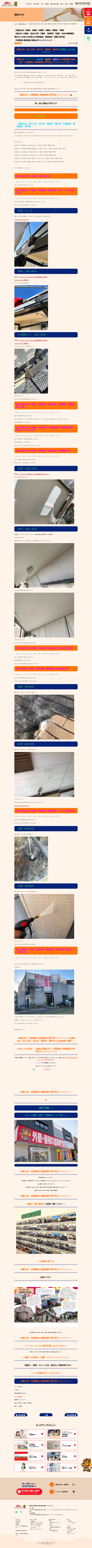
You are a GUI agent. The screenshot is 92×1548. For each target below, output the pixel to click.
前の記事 (70, 1415)
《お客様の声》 (45, 1261)
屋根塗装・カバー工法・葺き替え (37, 1522)
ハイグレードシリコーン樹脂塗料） (21, 279)
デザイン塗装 (33, 1527)
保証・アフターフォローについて (37, 1529)
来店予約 (68, 1527)
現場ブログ (70, 1521)
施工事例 (47, 3)
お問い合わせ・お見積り (71, 1528)
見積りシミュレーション (54, 1525)
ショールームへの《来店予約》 (39, 1346)
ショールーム (69, 1525)
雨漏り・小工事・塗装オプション (37, 1524)
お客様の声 (18, 1524)
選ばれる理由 (36, 3)
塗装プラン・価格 (33, 1519)
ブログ (42, 3)
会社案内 (68, 1532)
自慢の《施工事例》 (36, 1204)
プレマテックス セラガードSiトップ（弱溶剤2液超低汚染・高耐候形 (33, 276)
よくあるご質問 (70, 1530)
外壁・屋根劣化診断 (53, 1530)
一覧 (46, 1415)
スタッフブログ (18, 43)
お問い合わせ (47, 1059)
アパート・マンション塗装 (35, 1526)
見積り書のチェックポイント (55, 1522)
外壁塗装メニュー (34, 1521)
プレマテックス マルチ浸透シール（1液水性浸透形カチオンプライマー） (34, 474)
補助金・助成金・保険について (55, 1527)
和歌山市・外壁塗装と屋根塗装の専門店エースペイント (46, 1092)
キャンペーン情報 (71, 1522)
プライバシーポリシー (71, 1533)
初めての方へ (29, 3)
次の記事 (21, 1415)
